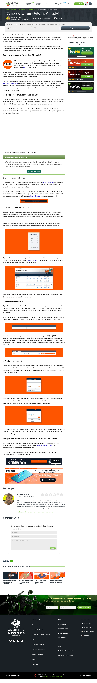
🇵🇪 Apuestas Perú (86, 627)
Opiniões (58, 18)
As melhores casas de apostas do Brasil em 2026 (21, 9)
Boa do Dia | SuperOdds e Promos (41, 634)
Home (22, 3)
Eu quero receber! (75, 28)
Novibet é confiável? (81, 91)
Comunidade (78, 3)
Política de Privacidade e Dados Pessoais (52, 676)
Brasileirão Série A (63, 628)
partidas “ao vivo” (32, 260)
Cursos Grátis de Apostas (38, 649)
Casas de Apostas (38, 3)
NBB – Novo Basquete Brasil (65, 650)
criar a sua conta (48, 182)
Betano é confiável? (81, 67)
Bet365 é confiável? (81, 56)
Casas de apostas (36, 624)
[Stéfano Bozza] (8, 18)
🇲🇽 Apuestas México (87, 623)
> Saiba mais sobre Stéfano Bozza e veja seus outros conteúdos (35, 512)
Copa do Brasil (62, 637)
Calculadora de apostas (38, 644)
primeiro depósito (35, 196)
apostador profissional (10, 83)
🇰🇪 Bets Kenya (85, 635)
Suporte (34, 659)
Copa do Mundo (28, 3)
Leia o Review (80, 79)
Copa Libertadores (63, 642)
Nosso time (35, 664)
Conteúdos (49, 3)
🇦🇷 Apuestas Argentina (88, 631)
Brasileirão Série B (63, 633)
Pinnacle (36, 9)
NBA (59, 646)
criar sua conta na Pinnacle (44, 445)
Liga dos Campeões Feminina (65, 655)
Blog (33, 639)
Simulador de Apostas (37, 654)
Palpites (70, 3)
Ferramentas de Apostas (59, 3)
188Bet (25, 67)
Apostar (87, 53)
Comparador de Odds (37, 629)
